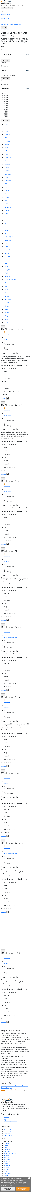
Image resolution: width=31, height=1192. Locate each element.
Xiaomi (7, 319)
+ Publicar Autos (7, 8)
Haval (6, 214)
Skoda (7, 293)
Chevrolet (8, 134)
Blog (2, 21)
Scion (6, 286)
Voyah (7, 313)
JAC (6, 223)
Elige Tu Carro (8, 1129)
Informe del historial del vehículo (11, 25)
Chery (7, 161)
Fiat (6, 194)
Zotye (6, 322)
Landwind (8, 240)
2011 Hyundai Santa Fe (12, 843)
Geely (6, 204)
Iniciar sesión (5, 30)
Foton (7, 197)
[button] (29, 1178)
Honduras (7, 1161)
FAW (6, 187)
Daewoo (7, 171)
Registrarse (7, 1133)
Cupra (7, 167)
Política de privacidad (10, 1121)
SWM (6, 309)
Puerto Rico (7, 1173)
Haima (7, 210)
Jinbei (6, 230)
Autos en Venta (5, 15)
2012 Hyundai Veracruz (12, 481)
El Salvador (7, 1157)
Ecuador (6, 1155)
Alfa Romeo (8, 151)
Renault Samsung (10, 280)
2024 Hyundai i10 (9, 551)
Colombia (7, 1149)
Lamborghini (9, 237)
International (9, 217)
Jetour (7, 227)
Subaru (7, 303)
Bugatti (7, 154)
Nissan (7, 144)
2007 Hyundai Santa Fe (12, 405)
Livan (6, 247)
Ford (6, 131)
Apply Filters (5, 60)
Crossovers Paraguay (21, 1086)
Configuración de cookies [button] (8, 1189)
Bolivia (6, 1145)
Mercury (7, 260)
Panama (6, 1167)
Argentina (7, 1143)
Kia (6, 138)
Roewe (7, 283)
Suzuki (7, 306)
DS (6, 184)
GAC (6, 200)
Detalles (3, 398)
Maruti (7, 253)
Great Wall (8, 207)
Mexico (6, 1163)
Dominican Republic (10, 1153)
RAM (6, 273)
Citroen (7, 164)
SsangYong (8, 299)
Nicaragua (7, 1165)
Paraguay (7, 1169)
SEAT (6, 289)
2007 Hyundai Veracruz (12, 329)
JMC (6, 233)
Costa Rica (7, 1151)
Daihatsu (8, 174)
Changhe (8, 157)
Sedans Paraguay (6, 1088)
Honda (7, 128)
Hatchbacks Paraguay (8, 1086)
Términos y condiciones (11, 1123)
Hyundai (7, 141)
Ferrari (7, 190)
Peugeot (7, 270)
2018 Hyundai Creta (10, 697)
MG (6, 263)
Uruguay (6, 1175)
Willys (7, 316)
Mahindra (8, 250)
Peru (5, 1171)
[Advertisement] (15, 932)
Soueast (7, 296)
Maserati (7, 256)
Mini (6, 266)
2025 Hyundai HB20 (10, 953)
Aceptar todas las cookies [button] (22, 1189)
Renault (7, 276)
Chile (5, 1147)
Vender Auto (5, 18)
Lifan (6, 243)
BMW (6, 148)
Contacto (6, 1117)
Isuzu (6, 220)
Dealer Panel (8, 1135)
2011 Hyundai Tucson (11, 627)
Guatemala (7, 1159)
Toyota (7, 124)
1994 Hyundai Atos (10, 773)
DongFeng (8, 181)
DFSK (6, 177)
